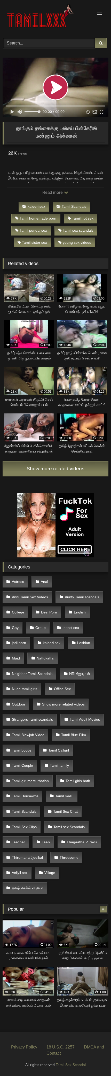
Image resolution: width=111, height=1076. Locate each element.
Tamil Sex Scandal (71, 1065)
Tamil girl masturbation (30, 781)
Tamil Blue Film (73, 735)
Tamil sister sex (34, 242)
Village (49, 873)
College (18, 612)
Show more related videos (55, 468)
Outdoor (18, 704)
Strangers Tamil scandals (32, 719)
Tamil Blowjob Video (28, 735)
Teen (46, 842)
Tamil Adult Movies (85, 719)
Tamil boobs (21, 750)
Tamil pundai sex (33, 230)
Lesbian (83, 643)
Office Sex (62, 689)
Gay (15, 628)
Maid (16, 658)
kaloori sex (36, 206)
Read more (53, 192)
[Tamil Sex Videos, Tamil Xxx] (45, 18)
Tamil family (59, 765)
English (80, 612)
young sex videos (77, 242)
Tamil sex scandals (78, 230)
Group (40, 628)
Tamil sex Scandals (69, 827)
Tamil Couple (22, 765)
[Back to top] (95, 1061)
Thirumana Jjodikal (27, 857)
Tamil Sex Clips (24, 827)
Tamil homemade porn (38, 218)
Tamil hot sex (82, 218)
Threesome (69, 857)
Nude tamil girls (24, 689)
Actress (18, 582)
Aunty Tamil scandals (82, 597)
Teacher (18, 842)
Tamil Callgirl (58, 750)
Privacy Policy (24, 1047)
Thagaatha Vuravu (82, 842)
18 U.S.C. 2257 (60, 1047)
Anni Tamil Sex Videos (30, 597)
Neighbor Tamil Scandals (32, 674)
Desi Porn (49, 612)
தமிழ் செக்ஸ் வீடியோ (27, 888)
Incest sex (70, 628)
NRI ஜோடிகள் (79, 674)
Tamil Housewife (25, 796)
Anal (44, 582)
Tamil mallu (64, 796)
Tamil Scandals (74, 206)
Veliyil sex (20, 873)
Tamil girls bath (78, 781)
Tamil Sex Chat (65, 811)
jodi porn (19, 643)
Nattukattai (45, 658)
